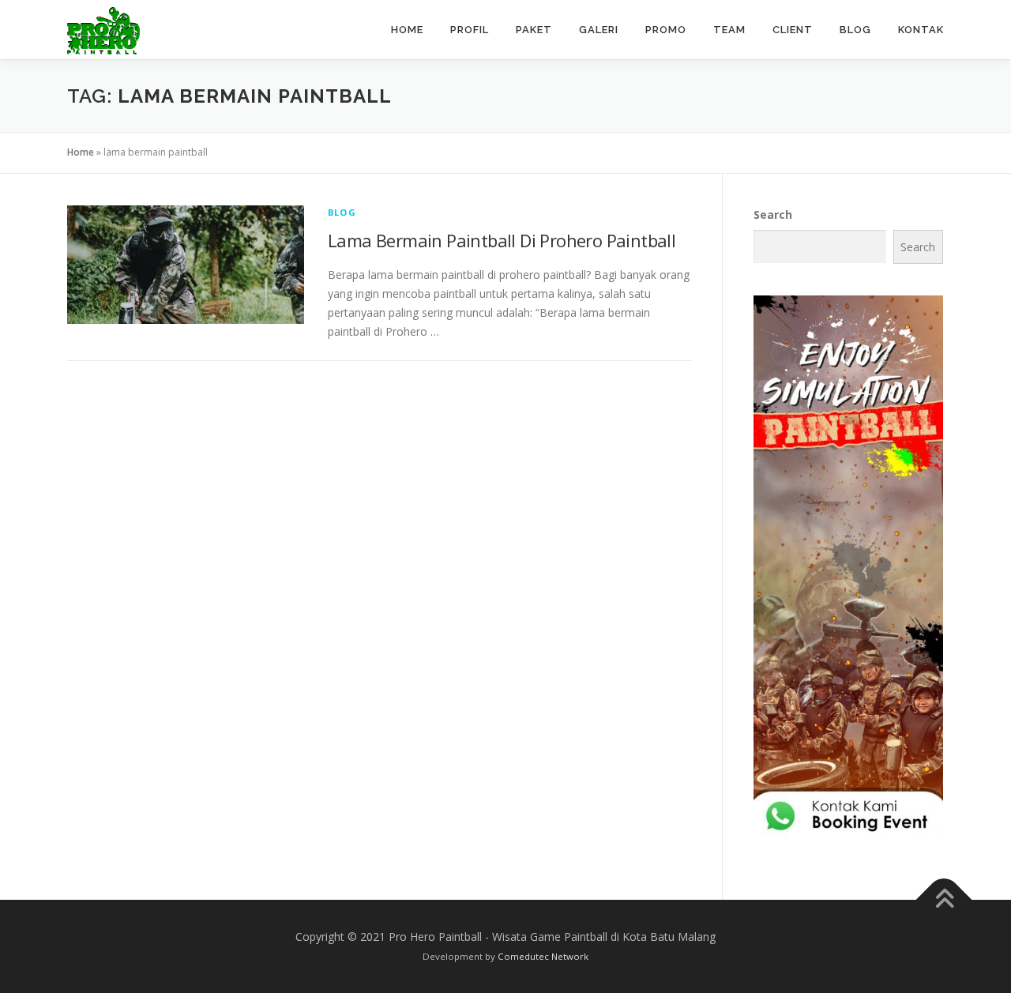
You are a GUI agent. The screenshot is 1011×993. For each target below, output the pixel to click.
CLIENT (792, 30)
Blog (342, 212)
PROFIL (469, 30)
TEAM (729, 30)
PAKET (534, 30)
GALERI (598, 30)
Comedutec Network (543, 956)
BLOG (855, 30)
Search (773, 214)
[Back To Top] (944, 900)
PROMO (665, 30)
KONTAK (921, 30)
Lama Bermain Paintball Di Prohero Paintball (501, 240)
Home (80, 152)
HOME (407, 30)
